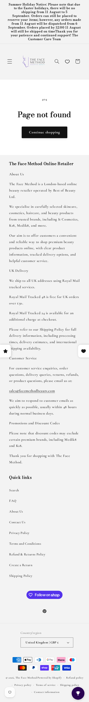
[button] (9, 61)
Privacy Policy (19, 533)
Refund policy (75, 677)
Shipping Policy (20, 576)
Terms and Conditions (25, 543)
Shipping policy (69, 684)
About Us (16, 511)
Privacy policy (22, 684)
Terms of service (46, 684)
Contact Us (17, 522)
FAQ (12, 501)
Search (14, 490)
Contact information (46, 692)
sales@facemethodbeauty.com (32, 391)
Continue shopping (44, 132)
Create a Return (20, 565)
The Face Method (26, 677)
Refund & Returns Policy (27, 554)
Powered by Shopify (49, 677)
